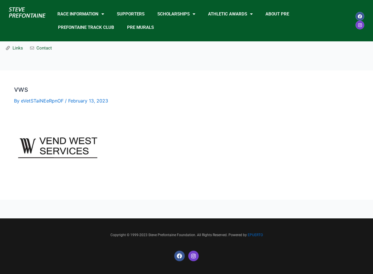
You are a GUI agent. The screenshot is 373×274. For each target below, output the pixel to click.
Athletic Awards (227, 14)
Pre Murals (140, 27)
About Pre (277, 14)
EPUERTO (255, 235)
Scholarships (173, 14)
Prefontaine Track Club (86, 27)
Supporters (131, 14)
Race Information (77, 14)
